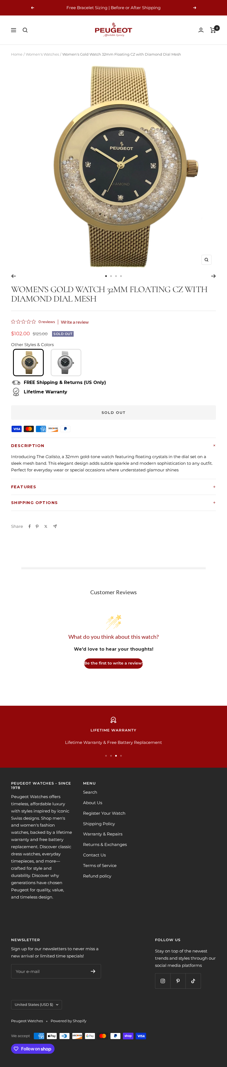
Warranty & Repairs (102, 834)
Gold (28, 362)
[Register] (93, 971)
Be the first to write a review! (113, 663)
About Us (92, 802)
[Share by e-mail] (55, 526)
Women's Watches (42, 54)
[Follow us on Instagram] (162, 980)
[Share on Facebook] (30, 526)
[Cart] (213, 30)
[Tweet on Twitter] (45, 526)
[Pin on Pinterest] (37, 526)
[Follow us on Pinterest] (177, 980)
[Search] (25, 30)
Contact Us (94, 855)
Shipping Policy (99, 823)
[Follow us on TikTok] (193, 980)
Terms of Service (100, 865)
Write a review (75, 322)
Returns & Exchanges (105, 844)
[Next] (213, 276)
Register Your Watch (104, 813)
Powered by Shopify (68, 1021)
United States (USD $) (34, 1004)
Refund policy (97, 876)
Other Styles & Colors (32, 344)
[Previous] (13, 276)
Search (90, 792)
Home (16, 54)
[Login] (200, 30)
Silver (66, 362)
